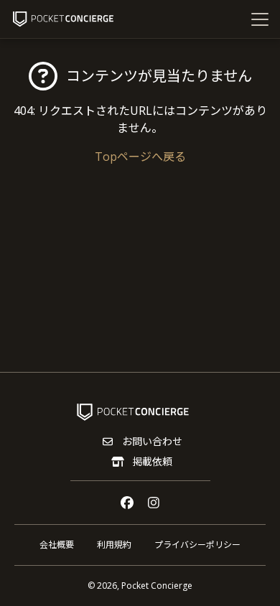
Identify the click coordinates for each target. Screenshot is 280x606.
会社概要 (56, 545)
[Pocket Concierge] (63, 19)
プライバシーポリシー (197, 545)
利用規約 (114, 545)
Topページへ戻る (140, 156)
